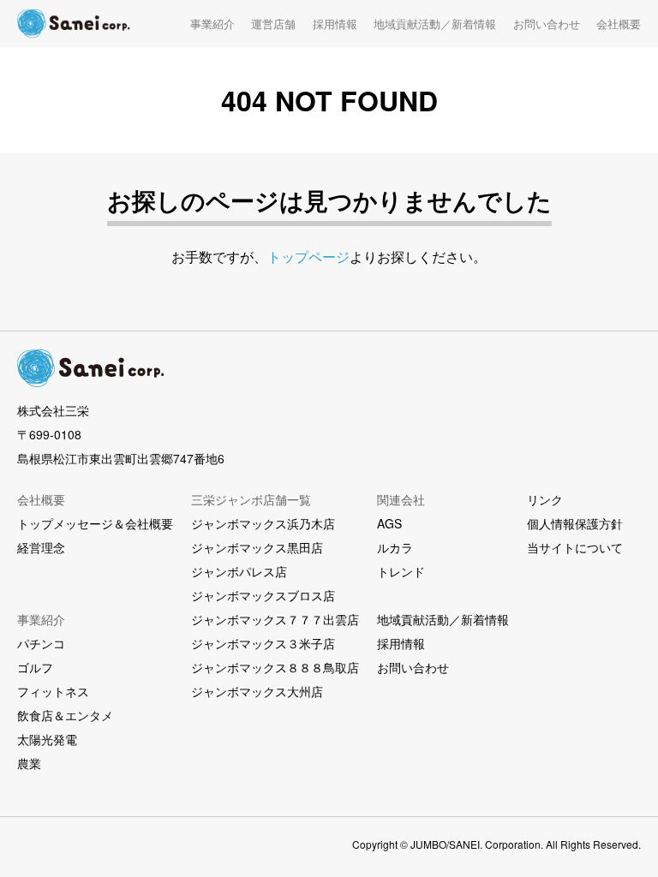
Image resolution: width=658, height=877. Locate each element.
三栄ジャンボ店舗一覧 (251, 499)
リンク (545, 499)
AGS (389, 523)
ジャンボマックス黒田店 (257, 547)
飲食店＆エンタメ (65, 715)
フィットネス (53, 691)
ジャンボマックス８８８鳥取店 (275, 667)
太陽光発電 (47, 739)
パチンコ (41, 643)
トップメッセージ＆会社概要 (95, 523)
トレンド (401, 571)
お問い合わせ (546, 23)
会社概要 (618, 23)
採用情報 (335, 23)
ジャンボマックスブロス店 (263, 595)
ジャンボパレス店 (239, 571)
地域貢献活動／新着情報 (435, 23)
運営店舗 (273, 23)
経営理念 (41, 547)
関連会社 (401, 499)
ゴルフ (35, 667)
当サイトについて (575, 547)
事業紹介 (212, 23)
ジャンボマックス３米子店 (263, 643)
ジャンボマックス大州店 (257, 691)
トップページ (308, 256)
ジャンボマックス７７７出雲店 (275, 619)
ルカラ (395, 547)
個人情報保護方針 (575, 523)
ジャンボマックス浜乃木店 (263, 523)
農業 (29, 763)
